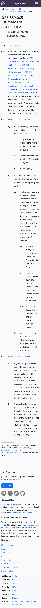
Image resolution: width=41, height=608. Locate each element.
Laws (14, 590)
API (2, 556)
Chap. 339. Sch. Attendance (15, 11)
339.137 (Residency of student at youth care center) (23, 86)
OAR (14, 594)
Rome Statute (18, 601)
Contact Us (6, 560)
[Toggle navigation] (36, 3)
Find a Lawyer (7, 545)
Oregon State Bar (12, 504)
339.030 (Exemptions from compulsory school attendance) (21, 68)
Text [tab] (5, 45)
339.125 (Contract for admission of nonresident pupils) (24, 79)
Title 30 (21, 9)
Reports (4, 563)
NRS (14, 587)
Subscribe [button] (7, 485)
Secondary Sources (9, 567)
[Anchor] (37, 113)
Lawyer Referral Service (22, 512)
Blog (3, 549)
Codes (15, 576)
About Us (5, 552)
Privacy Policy (7, 571)
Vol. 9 (14, 9)
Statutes (15, 583)
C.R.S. (14, 579)
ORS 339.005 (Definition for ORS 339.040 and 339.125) (24, 61)
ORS (7, 9)
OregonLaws (19, 3)
